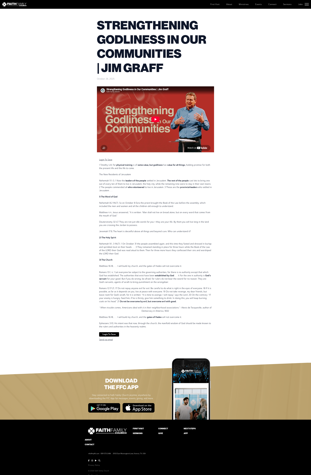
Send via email (106, 339)
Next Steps (190, 428)
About (88, 440)
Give (160, 433)
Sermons (138, 433)
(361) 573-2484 (105, 453)
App (186, 433)
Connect (163, 428)
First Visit (138, 428)
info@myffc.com (93, 453)
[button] (307, 4)
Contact (89, 444)
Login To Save (105, 159)
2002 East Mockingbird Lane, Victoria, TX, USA (129, 453)
